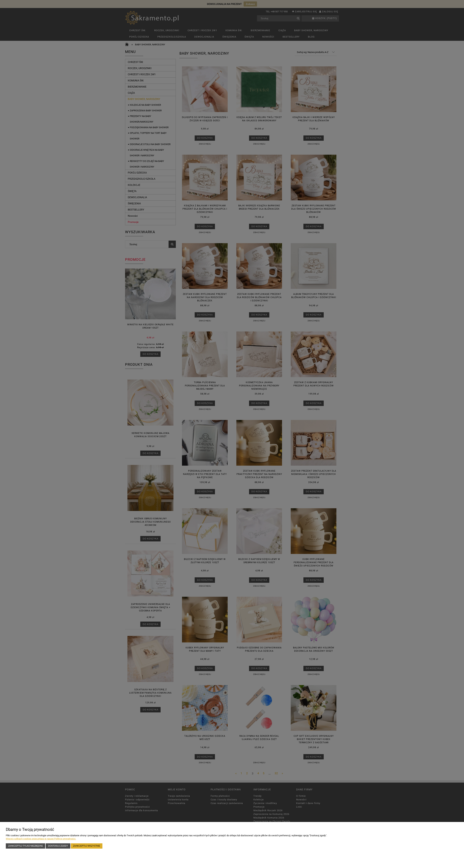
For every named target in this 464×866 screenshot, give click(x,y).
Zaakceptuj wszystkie (86, 846)
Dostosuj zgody (58, 846)
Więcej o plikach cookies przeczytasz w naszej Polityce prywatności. (41, 838)
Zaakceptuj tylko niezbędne (25, 846)
